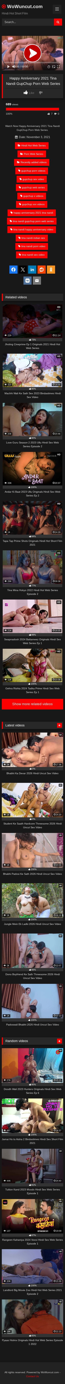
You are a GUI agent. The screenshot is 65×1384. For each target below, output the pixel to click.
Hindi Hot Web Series (33, 145)
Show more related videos (32, 704)
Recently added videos (34, 162)
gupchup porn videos (33, 170)
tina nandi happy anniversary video (33, 229)
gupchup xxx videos (33, 204)
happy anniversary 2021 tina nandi (33, 212)
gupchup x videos (33, 195)
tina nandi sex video (33, 254)
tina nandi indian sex (33, 237)
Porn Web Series (33, 153)
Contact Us (32, 1376)
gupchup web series (33, 187)
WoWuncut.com (24, 6)
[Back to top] (54, 1373)
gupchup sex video (33, 179)
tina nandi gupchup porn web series (33, 221)
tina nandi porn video (33, 246)
